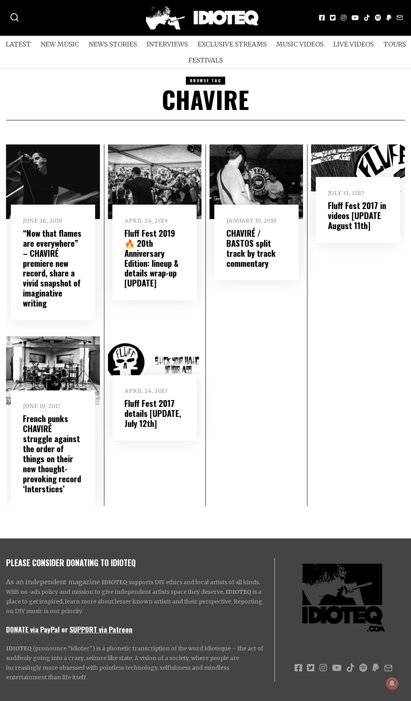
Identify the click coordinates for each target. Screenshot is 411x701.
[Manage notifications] (392, 683)
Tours (394, 44)
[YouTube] (355, 17)
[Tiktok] (367, 17)
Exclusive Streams (232, 44)
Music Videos (300, 44)
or (64, 629)
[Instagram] (343, 17)
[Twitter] (333, 17)
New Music (60, 44)
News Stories (113, 44)
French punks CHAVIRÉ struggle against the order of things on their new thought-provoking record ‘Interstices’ (52, 453)
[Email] (400, 17)
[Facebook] (322, 17)
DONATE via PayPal (33, 629)
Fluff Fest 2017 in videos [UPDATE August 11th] (357, 215)
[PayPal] (389, 17)
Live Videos (353, 44)
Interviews (167, 44)
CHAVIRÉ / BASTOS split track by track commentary (251, 248)
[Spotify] (378, 17)
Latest (18, 44)
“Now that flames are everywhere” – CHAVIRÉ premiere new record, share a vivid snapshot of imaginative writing (52, 268)
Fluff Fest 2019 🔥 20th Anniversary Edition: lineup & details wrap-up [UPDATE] (151, 258)
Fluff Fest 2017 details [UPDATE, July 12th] (152, 413)
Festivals (205, 60)
